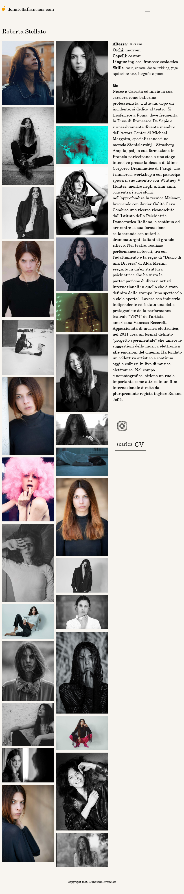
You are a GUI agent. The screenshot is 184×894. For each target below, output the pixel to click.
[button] (147, 10)
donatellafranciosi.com (31, 9)
